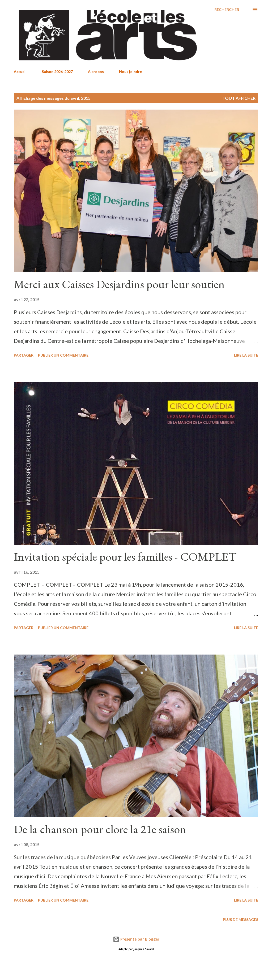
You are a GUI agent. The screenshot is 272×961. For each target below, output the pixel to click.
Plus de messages (240, 919)
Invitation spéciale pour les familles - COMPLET (125, 556)
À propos (96, 71)
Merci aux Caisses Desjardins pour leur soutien (119, 284)
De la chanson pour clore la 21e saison (100, 829)
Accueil (20, 71)
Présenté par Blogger (139, 939)
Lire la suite (246, 355)
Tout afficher (239, 98)
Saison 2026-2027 (57, 71)
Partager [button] (23, 355)
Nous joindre (130, 71)
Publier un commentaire (63, 355)
